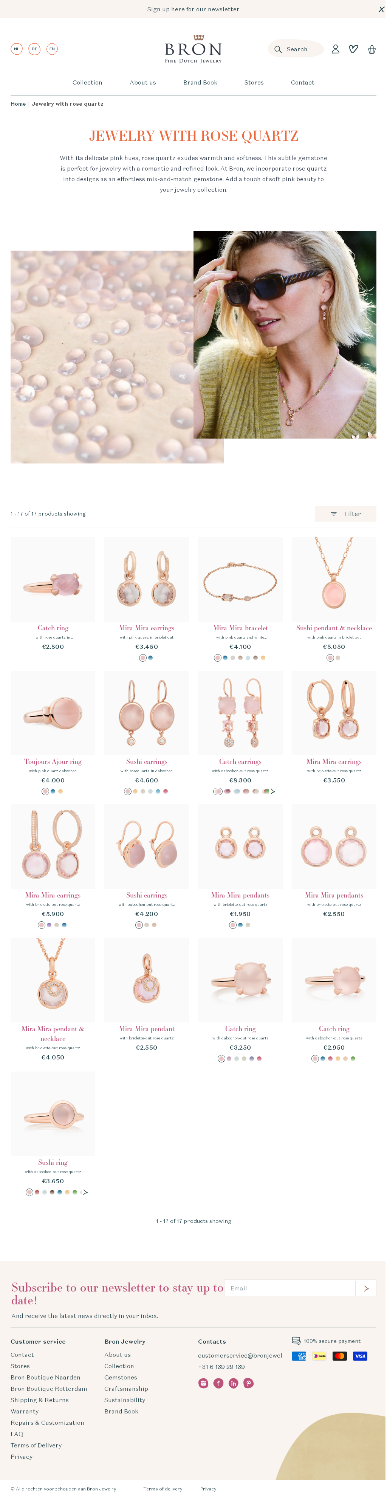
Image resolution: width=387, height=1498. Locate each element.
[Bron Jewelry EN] (193, 49)
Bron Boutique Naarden (45, 1377)
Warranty (25, 1411)
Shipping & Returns (40, 1400)
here (178, 9)
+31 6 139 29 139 (221, 1366)
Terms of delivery (162, 1489)
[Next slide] (273, 791)
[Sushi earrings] (146, 733)
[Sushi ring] (53, 1134)
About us (143, 82)
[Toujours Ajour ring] (53, 733)
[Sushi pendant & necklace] (334, 599)
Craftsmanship (126, 1388)
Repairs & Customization (47, 1422)
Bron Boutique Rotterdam (49, 1388)
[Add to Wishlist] (84, 548)
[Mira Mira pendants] (240, 866)
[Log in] (335, 49)
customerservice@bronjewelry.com (250, 1355)
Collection (87, 82)
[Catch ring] (53, 599)
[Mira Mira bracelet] (240, 599)
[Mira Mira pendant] (146, 1000)
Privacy (22, 1456)
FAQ (17, 1434)
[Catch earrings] (240, 733)
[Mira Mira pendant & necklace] (53, 1000)
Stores (254, 82)
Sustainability (124, 1400)
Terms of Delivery (36, 1445)
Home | (20, 103)
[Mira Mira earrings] (146, 599)
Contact (302, 82)
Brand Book (200, 82)
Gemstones (120, 1377)
